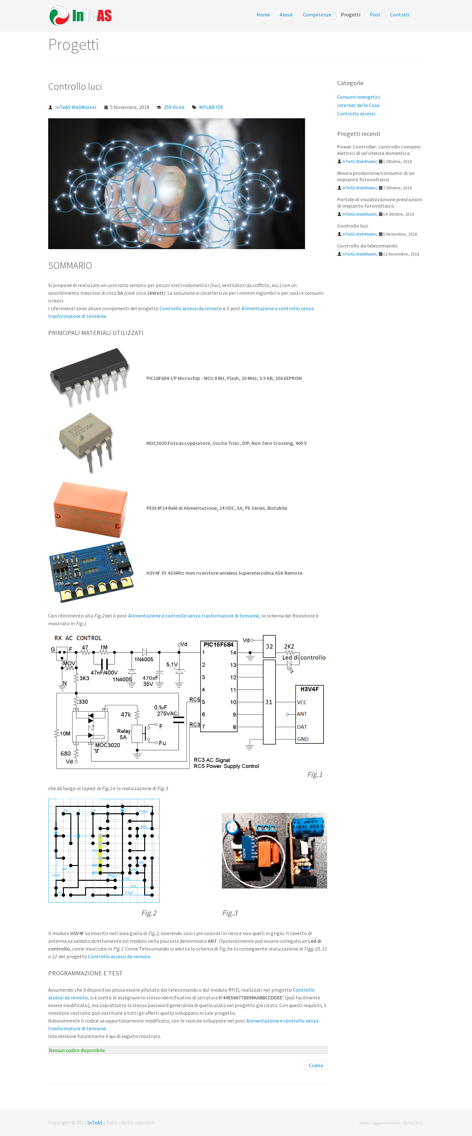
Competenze (317, 14)
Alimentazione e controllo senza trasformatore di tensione (193, 615)
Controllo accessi (356, 113)
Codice (316, 1065)
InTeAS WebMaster (76, 107)
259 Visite (174, 107)
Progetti (350, 14)
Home (263, 14)
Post (375, 14)
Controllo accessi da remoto (191, 308)
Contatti (399, 14)
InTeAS (95, 1122)
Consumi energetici (358, 97)
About (286, 14)
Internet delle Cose (358, 105)
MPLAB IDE (211, 107)
